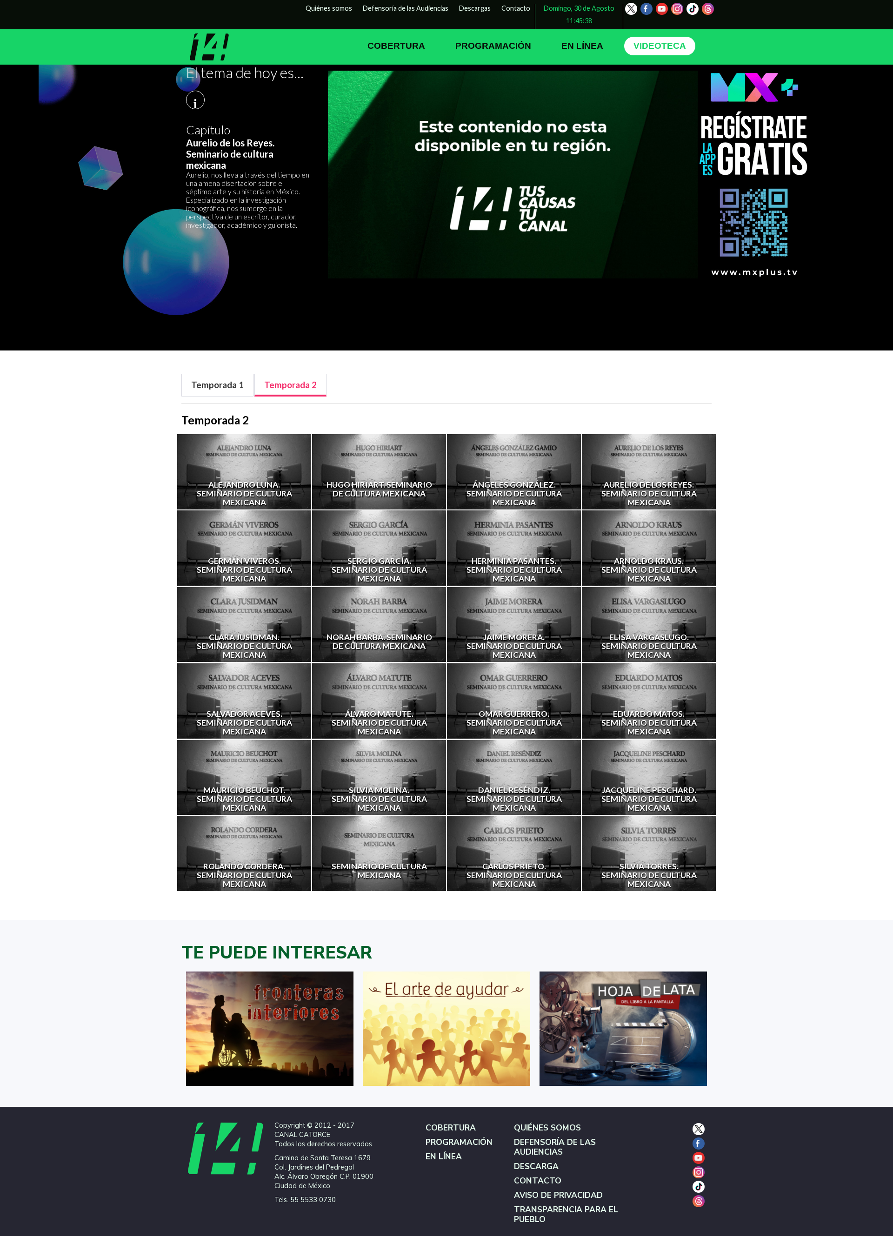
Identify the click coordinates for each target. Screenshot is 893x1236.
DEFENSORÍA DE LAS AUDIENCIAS (555, 1147)
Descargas (475, 8)
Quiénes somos (329, 8)
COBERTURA (396, 46)
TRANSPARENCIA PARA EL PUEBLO (566, 1214)
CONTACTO (537, 1181)
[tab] (217, 385)
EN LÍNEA (582, 46)
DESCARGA (536, 1166)
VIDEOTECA (659, 46)
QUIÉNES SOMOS (547, 1128)
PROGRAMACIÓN (493, 46)
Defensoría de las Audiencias (405, 8)
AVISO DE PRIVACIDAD (558, 1195)
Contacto (515, 8)
